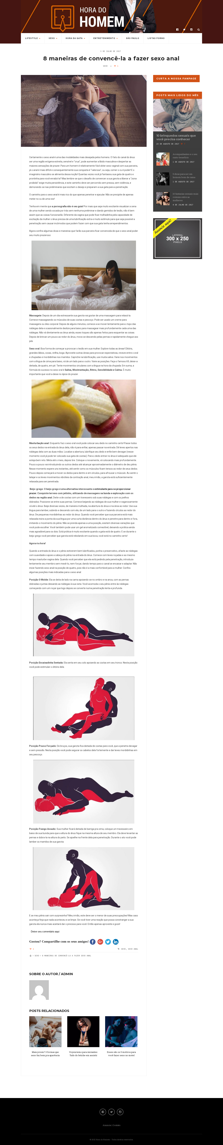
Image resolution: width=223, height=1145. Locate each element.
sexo (123, 949)
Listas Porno (156, 38)
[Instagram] (191, 29)
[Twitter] (184, 29)
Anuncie (107, 1125)
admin (67, 974)
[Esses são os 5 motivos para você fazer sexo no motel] (121, 1031)
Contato (116, 1125)
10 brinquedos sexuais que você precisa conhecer (176, 137)
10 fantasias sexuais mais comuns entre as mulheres (185, 197)
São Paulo (132, 38)
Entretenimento (104, 38)
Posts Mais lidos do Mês (177, 95)
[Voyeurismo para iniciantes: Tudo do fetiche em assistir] (83, 1031)
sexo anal (133, 949)
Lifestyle (31, 38)
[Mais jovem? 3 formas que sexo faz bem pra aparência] (45, 1031)
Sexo (52, 38)
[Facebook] (177, 29)
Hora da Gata (74, 38)
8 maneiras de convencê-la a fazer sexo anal (111, 58)
